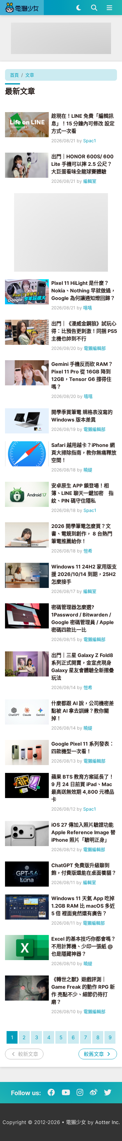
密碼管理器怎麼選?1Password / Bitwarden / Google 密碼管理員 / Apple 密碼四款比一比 (82, 618)
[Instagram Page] (80, 1092)
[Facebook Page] (51, 1092)
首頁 (14, 75)
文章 (29, 75)
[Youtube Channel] (66, 1092)
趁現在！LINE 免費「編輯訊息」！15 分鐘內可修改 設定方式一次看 (82, 123)
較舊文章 (94, 1054)
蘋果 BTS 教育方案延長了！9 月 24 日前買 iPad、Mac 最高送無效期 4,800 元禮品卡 (82, 788)
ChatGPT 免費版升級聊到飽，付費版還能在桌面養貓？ (83, 869)
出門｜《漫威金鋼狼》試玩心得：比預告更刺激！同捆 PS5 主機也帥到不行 (84, 331)
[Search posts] (94, 7)
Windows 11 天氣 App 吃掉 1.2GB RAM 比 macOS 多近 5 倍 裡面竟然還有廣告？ (83, 905)
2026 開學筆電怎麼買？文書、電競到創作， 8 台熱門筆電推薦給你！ (81, 533)
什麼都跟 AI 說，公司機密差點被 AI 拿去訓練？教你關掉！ (82, 710)
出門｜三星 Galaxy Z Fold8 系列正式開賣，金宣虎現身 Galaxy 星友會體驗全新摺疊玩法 (82, 666)
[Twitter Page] (107, 1092)
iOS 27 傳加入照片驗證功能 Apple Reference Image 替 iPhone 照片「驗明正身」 (83, 832)
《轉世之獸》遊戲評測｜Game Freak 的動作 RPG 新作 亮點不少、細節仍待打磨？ (83, 990)
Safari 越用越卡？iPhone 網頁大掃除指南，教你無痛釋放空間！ (83, 452)
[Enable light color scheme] (78, 7)
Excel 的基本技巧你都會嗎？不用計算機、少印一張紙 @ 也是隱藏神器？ (83, 946)
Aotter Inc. (107, 1122)
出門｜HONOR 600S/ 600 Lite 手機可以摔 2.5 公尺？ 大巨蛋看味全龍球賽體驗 (82, 164)
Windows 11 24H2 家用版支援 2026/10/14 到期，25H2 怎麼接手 (84, 574)
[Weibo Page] (93, 1092)
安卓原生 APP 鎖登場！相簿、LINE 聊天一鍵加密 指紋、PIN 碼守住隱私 (82, 493)
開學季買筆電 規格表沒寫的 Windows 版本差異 (82, 416)
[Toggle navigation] (109, 7)
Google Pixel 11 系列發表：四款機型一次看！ (82, 747)
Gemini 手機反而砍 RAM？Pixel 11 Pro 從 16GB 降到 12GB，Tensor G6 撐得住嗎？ (82, 375)
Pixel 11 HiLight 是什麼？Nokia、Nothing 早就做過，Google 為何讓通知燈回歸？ (83, 290)
